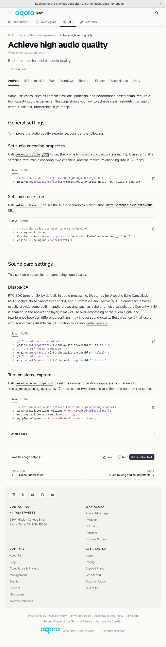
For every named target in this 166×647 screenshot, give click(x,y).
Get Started (93, 575)
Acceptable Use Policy (108, 616)
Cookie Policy (58, 616)
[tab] (19, 22)
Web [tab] (52, 81)
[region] (83, 180)
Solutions (92, 526)
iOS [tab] (26, 81)
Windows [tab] (66, 81)
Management (18, 575)
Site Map (132, 616)
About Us (16, 555)
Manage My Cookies (109, 621)
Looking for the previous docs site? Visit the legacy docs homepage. (93, 3)
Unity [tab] (136, 81)
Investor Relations (21, 601)
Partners (91, 533)
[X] (23, 494)
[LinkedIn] (13, 494)
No (124, 457)
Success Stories (96, 539)
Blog (13, 562)
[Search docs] (156, 12)
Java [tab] (15, 170)
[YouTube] (32, 494)
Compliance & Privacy (24, 568)
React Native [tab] (119, 81)
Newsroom (17, 594)
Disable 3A (18, 287)
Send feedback (144, 457)
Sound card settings (30, 264)
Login (89, 555)
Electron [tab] (84, 81)
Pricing (90, 562)
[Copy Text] (153, 178)
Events (14, 581)
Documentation (96, 581)
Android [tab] (13, 81)
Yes (110, 457)
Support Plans (95, 568)
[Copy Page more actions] (32, 69)
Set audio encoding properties (36, 146)
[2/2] (32, 154)
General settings (26, 122)
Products (91, 520)
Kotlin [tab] (25, 170)
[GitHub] (42, 494)
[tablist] (53, 22)
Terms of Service (80, 616)
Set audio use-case (26, 196)
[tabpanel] (83, 180)
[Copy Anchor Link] (47, 122)
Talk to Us (92, 588)
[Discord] (52, 494)
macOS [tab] (39, 81)
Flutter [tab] (100, 81)
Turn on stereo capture (29, 374)
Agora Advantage (97, 513)
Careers (15, 588)
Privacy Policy (37, 616)
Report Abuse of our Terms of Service (68, 621)
